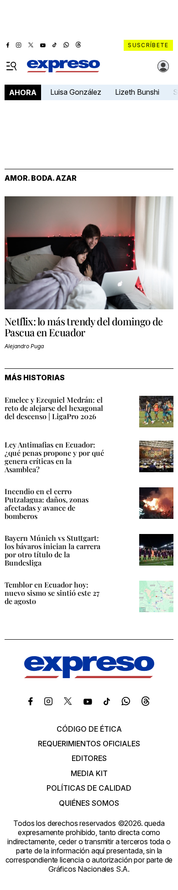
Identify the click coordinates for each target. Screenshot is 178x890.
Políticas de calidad (89, 788)
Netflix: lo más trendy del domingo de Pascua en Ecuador (84, 326)
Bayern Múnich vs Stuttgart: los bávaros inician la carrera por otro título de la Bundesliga (52, 550)
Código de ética (89, 729)
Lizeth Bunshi (137, 92)
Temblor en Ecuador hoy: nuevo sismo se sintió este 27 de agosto (52, 593)
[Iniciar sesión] (163, 66)
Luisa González (75, 92)
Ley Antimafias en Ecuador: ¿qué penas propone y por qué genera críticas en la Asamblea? (54, 457)
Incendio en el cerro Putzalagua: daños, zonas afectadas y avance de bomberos (47, 503)
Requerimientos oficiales (89, 743)
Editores (89, 758)
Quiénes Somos (89, 803)
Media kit (89, 773)
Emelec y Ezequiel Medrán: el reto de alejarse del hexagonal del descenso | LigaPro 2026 (54, 408)
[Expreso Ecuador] (89, 675)
